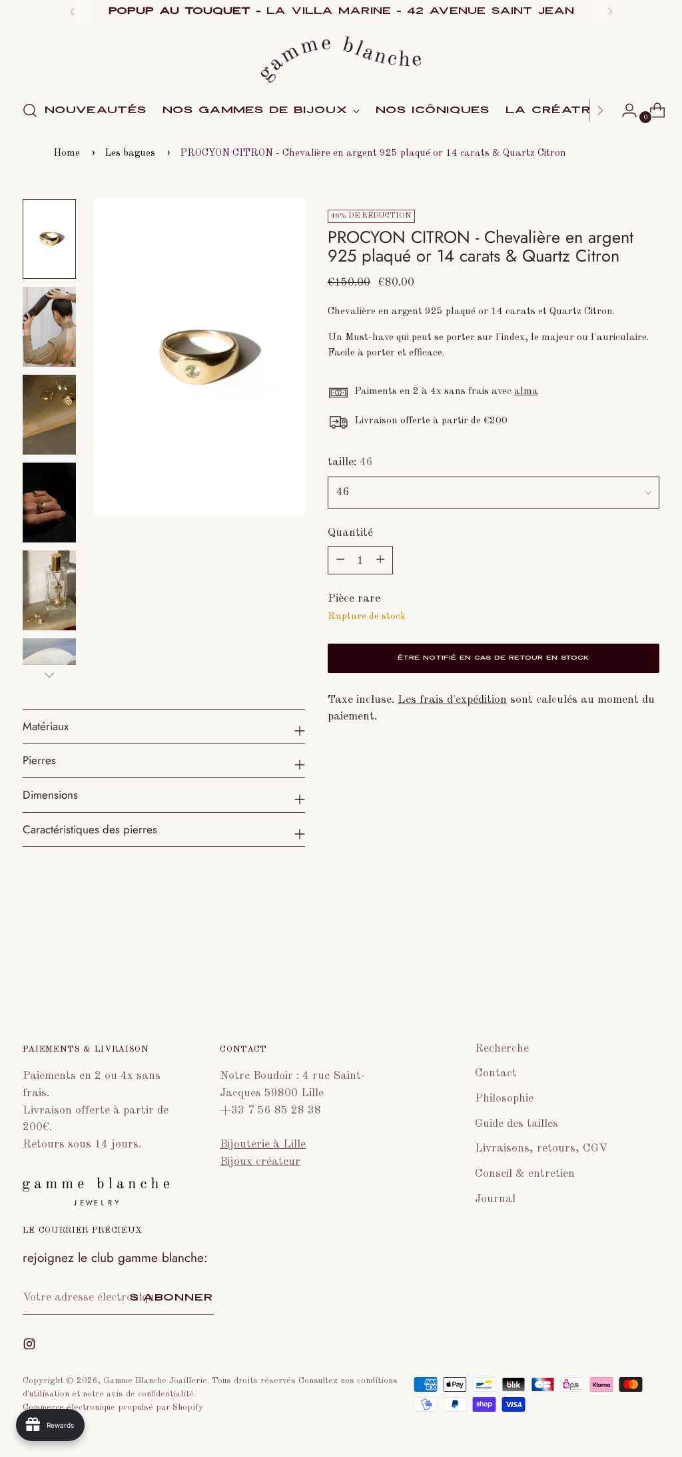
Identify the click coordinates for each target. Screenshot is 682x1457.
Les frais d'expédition (452, 700)
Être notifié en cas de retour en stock (493, 658)
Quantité (350, 532)
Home (66, 153)
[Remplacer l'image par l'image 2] (49, 327)
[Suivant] (610, 11)
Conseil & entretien (525, 1173)
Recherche (502, 1048)
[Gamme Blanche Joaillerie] (341, 59)
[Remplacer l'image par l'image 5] (49, 590)
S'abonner (171, 1297)
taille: (350, 462)
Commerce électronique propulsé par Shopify (113, 1407)
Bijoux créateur (260, 1161)
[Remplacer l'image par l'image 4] (49, 502)
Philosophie (504, 1098)
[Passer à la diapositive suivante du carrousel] (648, 961)
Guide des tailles (516, 1124)
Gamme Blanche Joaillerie (155, 1380)
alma (526, 391)
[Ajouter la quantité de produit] (340, 560)
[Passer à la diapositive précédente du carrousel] (617, 962)
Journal (495, 1199)
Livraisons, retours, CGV (541, 1148)
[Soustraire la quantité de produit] (380, 560)
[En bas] (49, 675)
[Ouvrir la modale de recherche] (30, 110)
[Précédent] (72, 11)
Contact (496, 1073)
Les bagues (130, 153)
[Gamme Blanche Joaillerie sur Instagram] (31, 1346)
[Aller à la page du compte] (624, 110)
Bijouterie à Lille (263, 1144)
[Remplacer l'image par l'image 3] (49, 415)
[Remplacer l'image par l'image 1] (49, 239)
